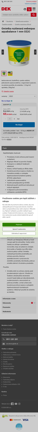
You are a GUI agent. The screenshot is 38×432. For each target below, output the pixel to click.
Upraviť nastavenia (19, 229)
